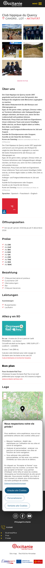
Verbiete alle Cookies (17, 505)
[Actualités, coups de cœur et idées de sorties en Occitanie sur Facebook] (22, 516)
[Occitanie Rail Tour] (14, 335)
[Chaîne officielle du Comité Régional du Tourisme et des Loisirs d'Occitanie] (29, 516)
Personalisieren (14, 498)
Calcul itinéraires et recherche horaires (16, 358)
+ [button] (5, 394)
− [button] (5, 397)
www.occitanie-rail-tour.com (12, 379)
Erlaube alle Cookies (16, 490)
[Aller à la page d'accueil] (12, 3)
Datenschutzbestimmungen (15, 483)
